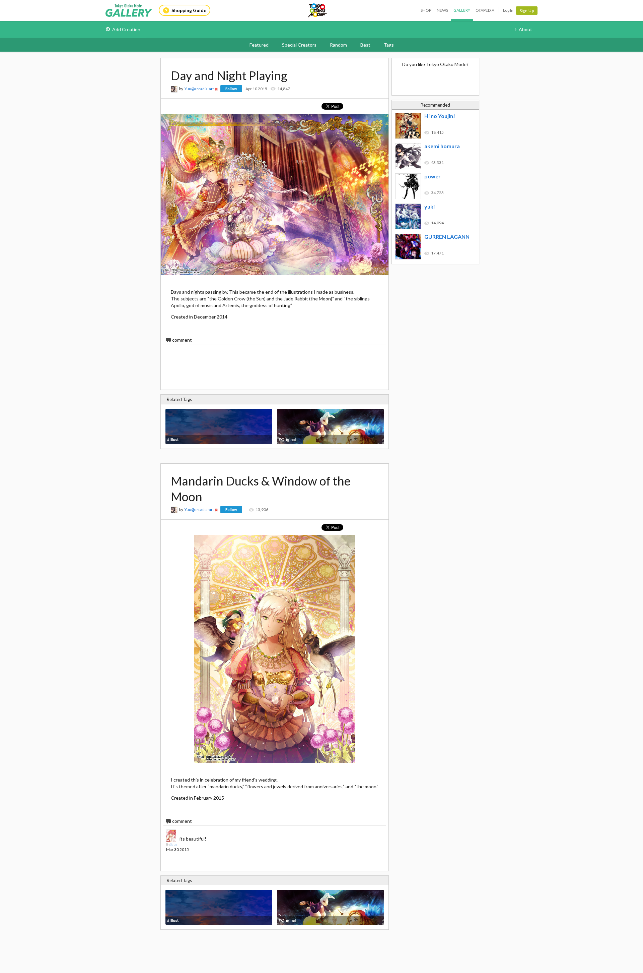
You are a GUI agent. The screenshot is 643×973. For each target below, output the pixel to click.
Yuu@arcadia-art (199, 88)
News (442, 10)
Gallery (461, 10)
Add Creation (126, 29)
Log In (508, 10)
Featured (259, 45)
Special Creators (299, 45)
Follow (231, 89)
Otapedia (485, 10)
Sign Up (527, 10)
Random (338, 45)
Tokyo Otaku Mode (318, 10)
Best (365, 45)
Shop (426, 10)
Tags (389, 45)
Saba (173, 844)
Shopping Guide (188, 10)
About (525, 29)
